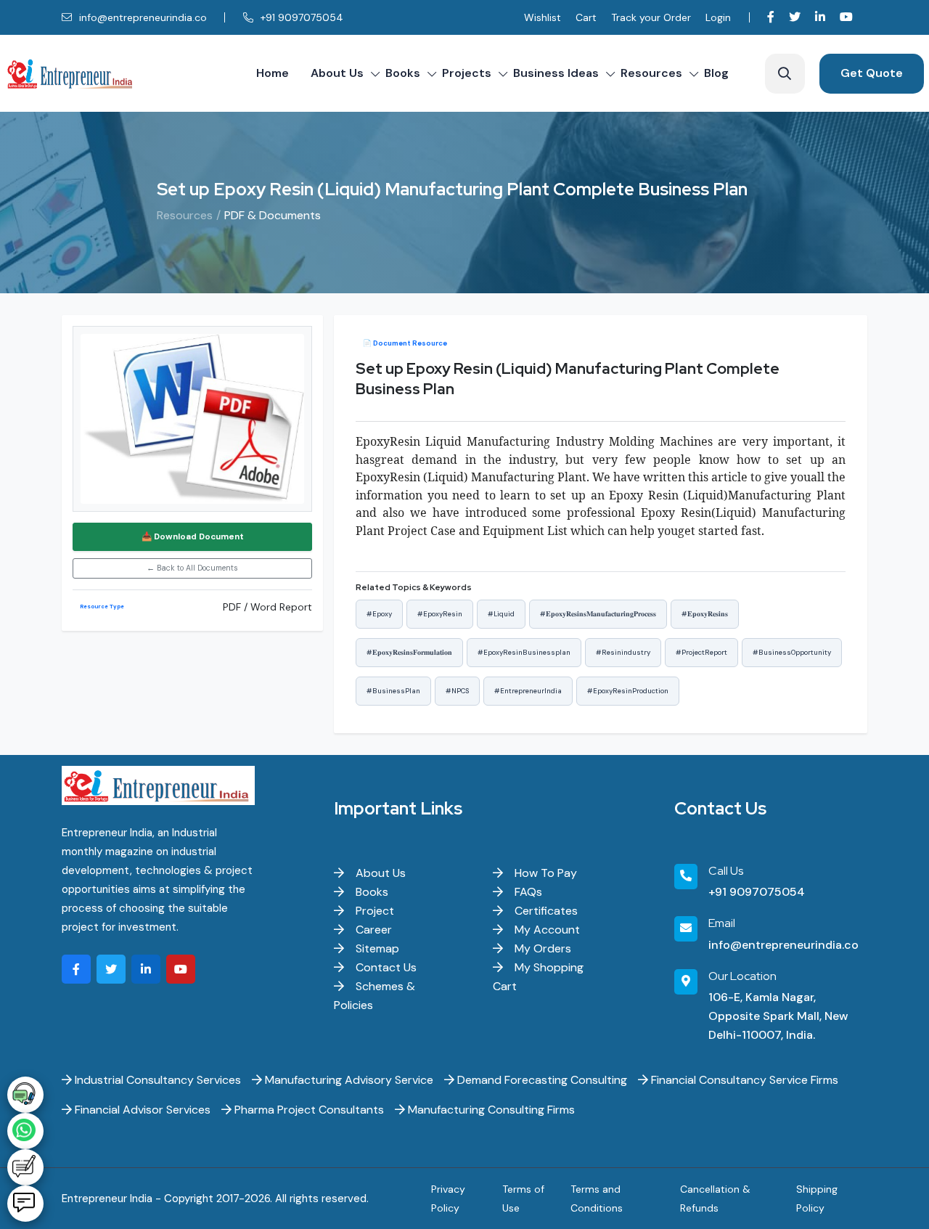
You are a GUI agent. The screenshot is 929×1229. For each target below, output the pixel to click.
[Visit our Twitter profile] (795, 17)
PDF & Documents (272, 215)
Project (373, 910)
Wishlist (542, 17)
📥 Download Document (193, 536)
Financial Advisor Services (141, 1109)
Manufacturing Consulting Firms (490, 1109)
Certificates (545, 910)
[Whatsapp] (25, 1131)
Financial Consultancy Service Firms (743, 1079)
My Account (546, 929)
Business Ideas (556, 73)
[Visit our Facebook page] (770, 17)
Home (272, 73)
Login (718, 17)
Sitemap (376, 948)
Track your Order (651, 17)
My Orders (541, 948)
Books (402, 73)
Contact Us (385, 967)
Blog (716, 73)
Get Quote (871, 73)
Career (372, 929)
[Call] (25, 1095)
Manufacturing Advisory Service (347, 1079)
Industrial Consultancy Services (156, 1079)
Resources (651, 73)
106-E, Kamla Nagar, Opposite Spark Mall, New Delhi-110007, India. (778, 1015)
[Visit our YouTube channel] (846, 17)
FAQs (527, 891)
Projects (466, 73)
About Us (337, 73)
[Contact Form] (25, 1167)
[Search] (785, 74)
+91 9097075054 (300, 17)
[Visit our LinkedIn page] (820, 17)
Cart (586, 17)
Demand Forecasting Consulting (540, 1079)
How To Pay (544, 873)
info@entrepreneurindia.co (141, 17)
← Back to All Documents (192, 568)
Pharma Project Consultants (308, 1109)
